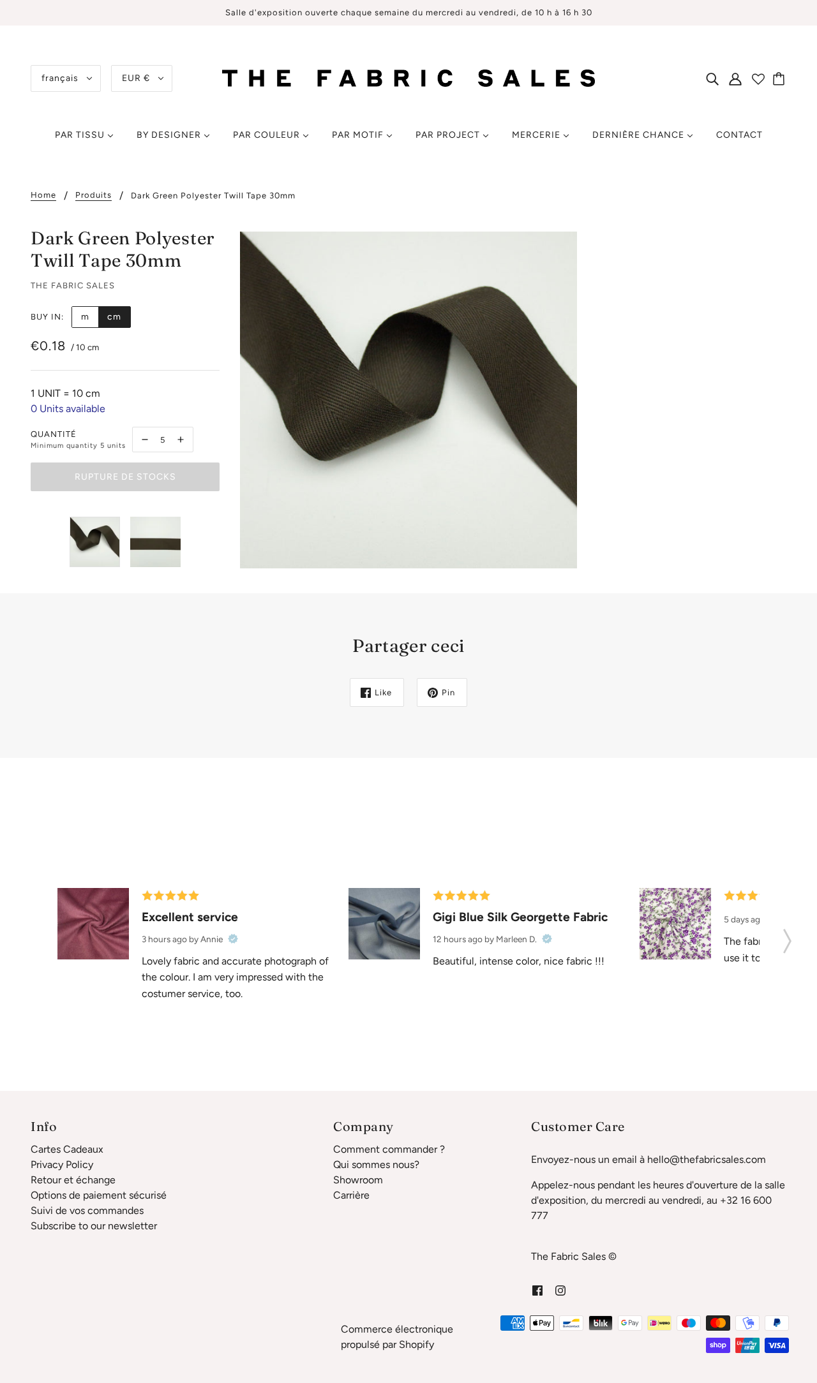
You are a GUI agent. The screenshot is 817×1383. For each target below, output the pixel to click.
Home (43, 195)
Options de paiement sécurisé (99, 1195)
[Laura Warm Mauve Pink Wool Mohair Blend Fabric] (93, 923)
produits (93, 195)
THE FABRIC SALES (73, 285)
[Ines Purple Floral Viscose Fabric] (675, 923)
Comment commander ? (389, 1149)
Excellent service (190, 917)
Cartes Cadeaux (67, 1149)
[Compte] (735, 78)
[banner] (408, 77)
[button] (787, 937)
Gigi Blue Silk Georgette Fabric (520, 917)
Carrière (351, 1195)
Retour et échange (73, 1180)
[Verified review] (233, 939)
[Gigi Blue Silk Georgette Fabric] (384, 923)
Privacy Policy (62, 1164)
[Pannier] (780, 78)
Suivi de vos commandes (87, 1210)
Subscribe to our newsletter (94, 1226)
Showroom (358, 1180)
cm (114, 316)
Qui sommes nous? (376, 1164)
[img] (712, 78)
